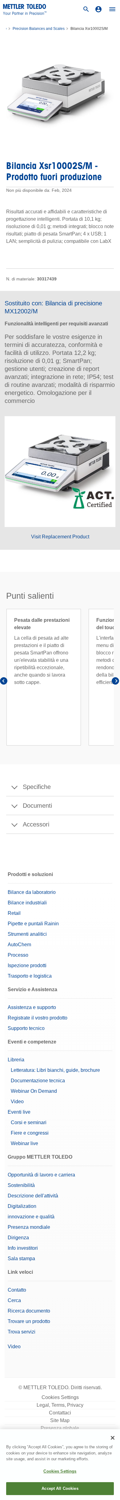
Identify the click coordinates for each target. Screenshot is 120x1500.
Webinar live (24, 1143)
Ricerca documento (29, 1310)
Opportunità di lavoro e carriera (41, 1174)
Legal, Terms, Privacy (60, 1405)
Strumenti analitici (27, 934)
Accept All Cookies (60, 1488)
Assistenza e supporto (32, 1007)
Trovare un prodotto (29, 1321)
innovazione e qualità (31, 1216)
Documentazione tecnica (38, 1080)
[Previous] (4, 681)
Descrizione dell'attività (33, 1195)
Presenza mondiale (29, 1227)
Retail (14, 913)
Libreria (16, 1059)
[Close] (112, 1438)
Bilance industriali (27, 902)
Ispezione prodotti (27, 965)
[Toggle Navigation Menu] (112, 9)
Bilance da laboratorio (32, 892)
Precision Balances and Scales (39, 28)
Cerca (14, 1300)
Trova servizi (21, 1331)
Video (17, 1101)
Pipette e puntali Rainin (33, 923)
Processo (18, 955)
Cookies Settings (60, 1397)
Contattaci (60, 1412)
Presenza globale (60, 1428)
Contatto (17, 1290)
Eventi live (19, 1112)
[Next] (115, 681)
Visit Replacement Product (60, 536)
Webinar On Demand (34, 1091)
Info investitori (23, 1248)
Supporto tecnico (26, 1028)
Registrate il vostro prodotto (37, 1017)
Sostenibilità (21, 1185)
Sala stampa (21, 1258)
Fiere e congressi (30, 1133)
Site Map (60, 1420)
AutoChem (19, 944)
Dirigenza (18, 1237)
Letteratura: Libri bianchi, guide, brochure (55, 1070)
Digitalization (22, 1206)
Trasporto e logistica (30, 976)
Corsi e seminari (28, 1122)
